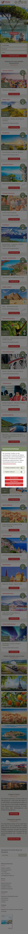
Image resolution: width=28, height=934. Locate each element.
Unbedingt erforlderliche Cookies (12, 467)
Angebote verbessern (10, 471)
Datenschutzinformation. (9, 463)
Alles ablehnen (14, 481)
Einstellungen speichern (14, 484)
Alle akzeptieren (14, 478)
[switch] (22, 472)
